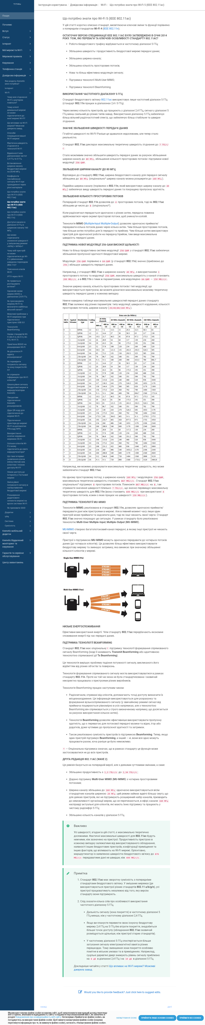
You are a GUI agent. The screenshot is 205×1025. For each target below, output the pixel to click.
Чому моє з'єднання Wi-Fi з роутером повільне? (17, 100)
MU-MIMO (68, 529)
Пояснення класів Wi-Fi (16, 270)
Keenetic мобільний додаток (12, 532)
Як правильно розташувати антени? (14, 284)
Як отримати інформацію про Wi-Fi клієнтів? (17, 377)
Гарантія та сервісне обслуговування (13, 554)
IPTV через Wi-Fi (15, 276)
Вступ (5, 31)
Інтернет (6, 43)
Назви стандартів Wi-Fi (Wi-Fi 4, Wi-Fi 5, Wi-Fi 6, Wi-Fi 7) (17, 337)
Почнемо (7, 24)
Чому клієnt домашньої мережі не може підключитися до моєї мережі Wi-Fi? (16, 113)
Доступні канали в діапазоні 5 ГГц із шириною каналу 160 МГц (17, 226)
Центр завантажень (12, 562)
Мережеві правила (12, 56)
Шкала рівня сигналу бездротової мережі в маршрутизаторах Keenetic (17, 388)
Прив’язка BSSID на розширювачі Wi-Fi (16, 345)
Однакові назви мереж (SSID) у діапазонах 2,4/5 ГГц (17, 294)
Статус (6, 37)
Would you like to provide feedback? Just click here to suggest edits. (122, 992)
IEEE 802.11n (111, 28)
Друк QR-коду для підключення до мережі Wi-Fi (16, 413)
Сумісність (10, 525)
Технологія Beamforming (13, 328)
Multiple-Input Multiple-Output (101, 223)
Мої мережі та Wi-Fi (12, 50)
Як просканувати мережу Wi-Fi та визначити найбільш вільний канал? (17, 305)
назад (43, 1006)
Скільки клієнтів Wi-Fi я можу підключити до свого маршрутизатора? (17, 447)
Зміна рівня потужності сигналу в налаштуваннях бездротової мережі (17, 486)
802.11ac (106, 99)
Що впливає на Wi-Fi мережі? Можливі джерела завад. (17, 126)
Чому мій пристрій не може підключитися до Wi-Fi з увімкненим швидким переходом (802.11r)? (17, 257)
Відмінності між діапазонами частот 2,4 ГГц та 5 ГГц (17, 156)
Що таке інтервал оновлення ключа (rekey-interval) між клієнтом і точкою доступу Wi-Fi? (16, 462)
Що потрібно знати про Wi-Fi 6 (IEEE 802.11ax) (16, 195)
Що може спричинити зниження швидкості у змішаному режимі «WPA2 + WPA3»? (17, 240)
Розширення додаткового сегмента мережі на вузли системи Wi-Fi (17, 499)
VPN (7, 516)
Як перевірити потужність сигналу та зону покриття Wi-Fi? (17, 365)
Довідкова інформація (14, 75)
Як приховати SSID (16, 508)
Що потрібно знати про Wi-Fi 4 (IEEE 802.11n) (16, 215)
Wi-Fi (7, 92)
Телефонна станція (12, 69)
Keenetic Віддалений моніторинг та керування (12, 543)
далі (170, 1006)
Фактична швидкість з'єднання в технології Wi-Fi (17, 146)
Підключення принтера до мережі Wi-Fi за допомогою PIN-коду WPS (17, 424)
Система (9, 521)
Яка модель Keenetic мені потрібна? (15, 82)
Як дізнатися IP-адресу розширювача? (15, 354)
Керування (8, 63)
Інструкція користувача (52, 4)
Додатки (9, 512)
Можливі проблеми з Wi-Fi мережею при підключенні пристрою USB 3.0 (17, 318)
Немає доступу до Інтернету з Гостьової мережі (17, 475)
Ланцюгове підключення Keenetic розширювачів (14, 401)
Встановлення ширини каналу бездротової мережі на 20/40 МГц (16, 167)
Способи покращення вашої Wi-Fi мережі (16, 136)
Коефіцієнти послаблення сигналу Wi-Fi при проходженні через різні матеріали (16, 182)
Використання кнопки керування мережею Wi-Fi (16, 436)
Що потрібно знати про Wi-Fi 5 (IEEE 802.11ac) (16, 205)
